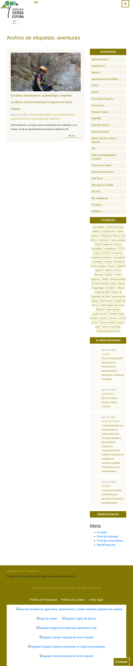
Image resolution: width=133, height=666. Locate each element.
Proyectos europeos (103, 171)
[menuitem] (36, 2)
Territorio (96, 204)
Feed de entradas (107, 536)
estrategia (97, 261)
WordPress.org (106, 544)
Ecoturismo (36, 115)
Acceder (102, 532)
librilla (105, 279)
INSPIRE (96, 118)
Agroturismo (98, 65)
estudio (108, 261)
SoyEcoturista (100, 313)
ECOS (95, 92)
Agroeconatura (100, 59)
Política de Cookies (73, 599)
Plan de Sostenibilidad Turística (41, 119)
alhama (95, 235)
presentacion (106, 300)
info (73, 135)
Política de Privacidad (43, 599)
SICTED (96, 191)
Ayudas (96, 72)
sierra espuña (112, 309)
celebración (110, 248)
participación (118, 296)
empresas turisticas (101, 257)
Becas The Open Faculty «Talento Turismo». (109, 402)
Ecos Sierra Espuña (102, 98)
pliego (95, 300)
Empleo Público (100, 112)
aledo (120, 231)
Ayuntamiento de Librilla (105, 79)
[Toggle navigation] (14, 22)
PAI (93, 148)
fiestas (111, 266)
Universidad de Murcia (108, 331)
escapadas (119, 257)
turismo (112, 318)
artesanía (104, 240)
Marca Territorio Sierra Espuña (104, 140)
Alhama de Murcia (110, 235)
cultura (97, 253)
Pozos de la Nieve (101, 165)
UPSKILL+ (97, 211)
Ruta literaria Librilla (102, 185)
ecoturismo (117, 253)
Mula (113, 283)
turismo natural (107, 322)
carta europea (118, 240)
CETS (95, 85)
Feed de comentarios (110, 540)
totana (103, 318)
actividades (99, 227)
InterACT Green (100, 125)
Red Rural (97, 178)
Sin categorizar (100, 198)
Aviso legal (96, 599)
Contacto (121, 661)
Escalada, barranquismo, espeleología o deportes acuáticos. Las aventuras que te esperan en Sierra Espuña (41, 102)
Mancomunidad (100, 131)
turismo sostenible (111, 326)
